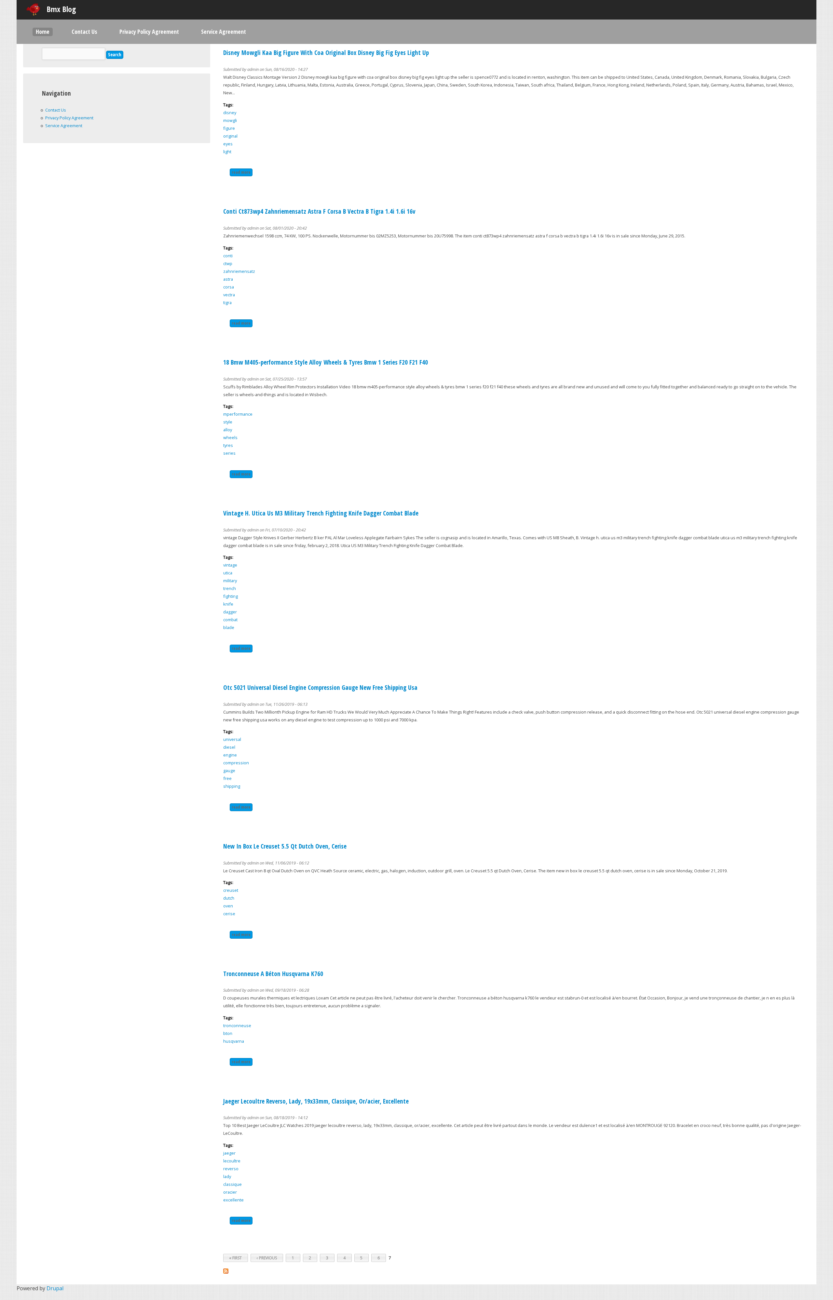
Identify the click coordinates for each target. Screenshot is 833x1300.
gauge (229, 770)
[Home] (33, 9)
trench (229, 588)
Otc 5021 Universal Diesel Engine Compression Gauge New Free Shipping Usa (320, 687)
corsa (228, 287)
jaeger (229, 1153)
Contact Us (84, 31)
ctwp (227, 263)
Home (42, 31)
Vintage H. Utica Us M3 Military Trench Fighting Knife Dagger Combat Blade (320, 513)
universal (232, 739)
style (227, 422)
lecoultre (231, 1161)
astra (228, 279)
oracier (230, 1192)
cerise (229, 914)
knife (228, 604)
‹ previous (267, 1258)
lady (227, 1176)
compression (236, 763)
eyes (228, 144)
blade (228, 627)
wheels (230, 437)
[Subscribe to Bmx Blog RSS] (225, 1272)
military (230, 580)
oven (228, 906)
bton (227, 1033)
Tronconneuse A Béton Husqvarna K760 (273, 973)
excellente (233, 1200)
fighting (230, 596)
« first (235, 1258)
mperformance (238, 414)
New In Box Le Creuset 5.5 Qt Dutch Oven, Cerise (285, 846)
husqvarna (233, 1041)
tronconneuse (237, 1025)
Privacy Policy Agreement (149, 31)
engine (230, 755)
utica (227, 573)
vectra (229, 295)
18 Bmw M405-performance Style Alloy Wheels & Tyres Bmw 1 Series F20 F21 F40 (325, 362)
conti (228, 256)
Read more (242, 172)
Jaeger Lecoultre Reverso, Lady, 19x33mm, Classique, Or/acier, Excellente (316, 1101)
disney (229, 112)
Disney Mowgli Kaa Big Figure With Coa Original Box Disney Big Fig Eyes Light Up (326, 52)
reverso (231, 1169)
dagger (230, 612)
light (227, 151)
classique (232, 1184)
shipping (231, 786)
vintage (230, 565)
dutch (228, 898)
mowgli (230, 120)
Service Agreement (223, 31)
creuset (230, 890)
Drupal (55, 1288)
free (227, 778)
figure (229, 128)
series (229, 453)
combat (230, 620)
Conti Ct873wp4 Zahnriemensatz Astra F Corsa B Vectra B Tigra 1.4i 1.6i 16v (319, 211)
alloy (227, 430)
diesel (229, 747)
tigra (227, 302)
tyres (228, 445)
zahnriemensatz (239, 271)
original (230, 136)
